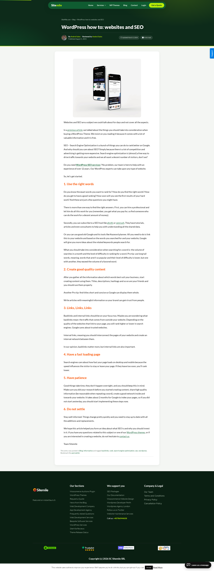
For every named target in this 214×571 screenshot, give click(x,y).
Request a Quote (77, 499)
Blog (125, 5)
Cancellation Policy (153, 503)
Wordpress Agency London (118, 506)
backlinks (105, 451)
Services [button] (100, 5)
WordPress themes (136, 432)
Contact (134, 5)
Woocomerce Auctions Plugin (82, 491)
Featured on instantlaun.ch (44, 500)
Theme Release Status (79, 532)
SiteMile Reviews (77, 528)
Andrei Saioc (76, 36)
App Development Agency (81, 510)
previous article (74, 130)
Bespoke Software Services (81, 521)
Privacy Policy (150, 499)
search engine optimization (124, 451)
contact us (124, 436)
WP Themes (114, 5)
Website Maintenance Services (120, 513)
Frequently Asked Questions (82, 513)
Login (143, 5)
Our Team (148, 492)
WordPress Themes (78, 495)
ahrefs (110, 222)
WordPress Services (78, 525)
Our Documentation (115, 495)
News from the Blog (78, 502)
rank (111, 451)
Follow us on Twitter (115, 510)
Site (56, 5)
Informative (88, 451)
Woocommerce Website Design (120, 499)
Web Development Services (81, 517)
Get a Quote (156, 5)
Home (90, 5)
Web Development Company (82, 506)
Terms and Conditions (154, 495)
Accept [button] (148, 568)
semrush (120, 222)
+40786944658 (120, 518)
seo (136, 451)
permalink (76, 453)
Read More (157, 567)
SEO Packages (113, 491)
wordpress (143, 451)
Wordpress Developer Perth (119, 502)
